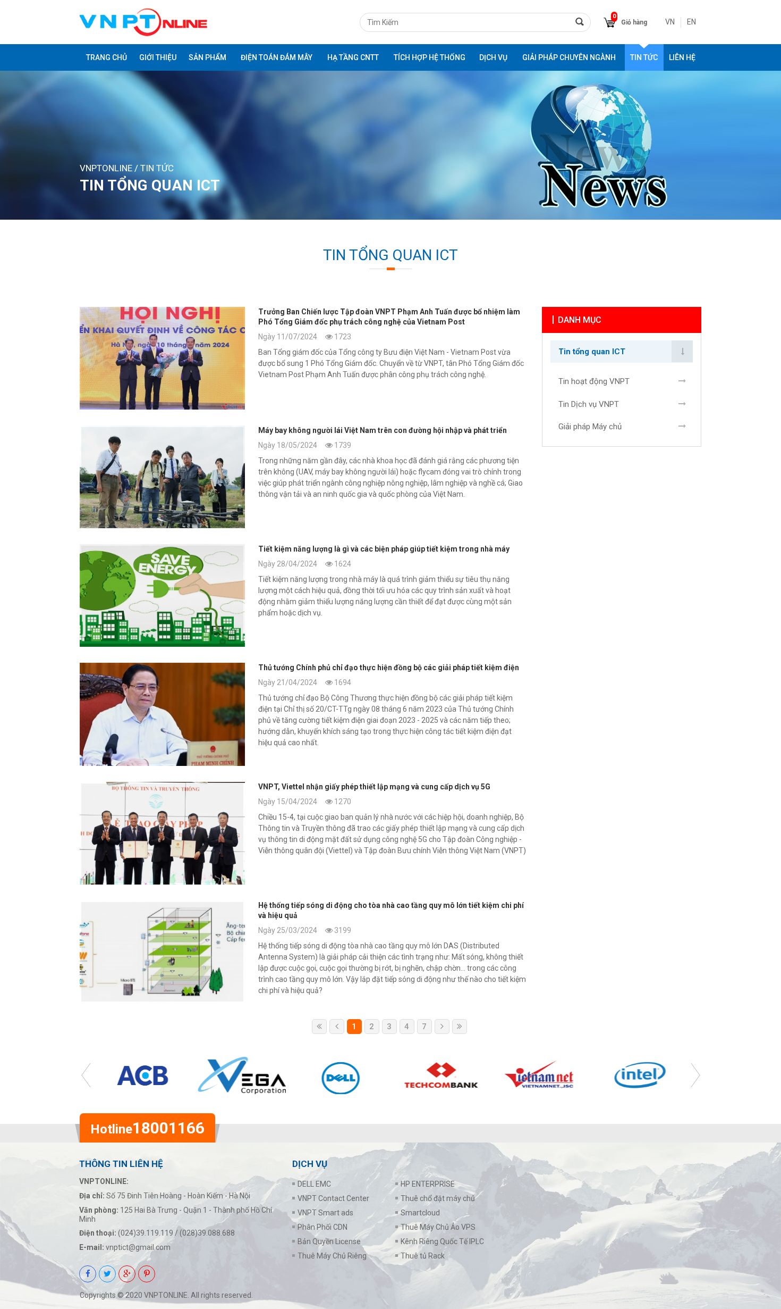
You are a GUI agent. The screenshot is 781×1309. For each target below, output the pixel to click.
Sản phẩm (207, 57)
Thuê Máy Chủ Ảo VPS (438, 1227)
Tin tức (644, 57)
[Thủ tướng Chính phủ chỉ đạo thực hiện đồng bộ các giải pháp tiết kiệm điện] (303, 714)
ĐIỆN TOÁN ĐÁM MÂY (276, 57)
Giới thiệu (157, 57)
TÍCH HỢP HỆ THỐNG (429, 57)
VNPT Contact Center (333, 1198)
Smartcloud (420, 1212)
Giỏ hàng (634, 22)
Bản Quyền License (329, 1241)
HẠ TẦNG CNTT (353, 57)
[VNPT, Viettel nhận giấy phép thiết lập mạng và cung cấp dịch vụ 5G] (303, 833)
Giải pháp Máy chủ (590, 426)
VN (670, 22)
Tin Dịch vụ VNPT (588, 404)
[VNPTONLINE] (143, 22)
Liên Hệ (682, 57)
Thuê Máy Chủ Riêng (332, 1256)
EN (691, 22)
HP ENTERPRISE (428, 1184)
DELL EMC (314, 1184)
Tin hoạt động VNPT (594, 381)
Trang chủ (106, 57)
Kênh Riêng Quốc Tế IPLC (442, 1241)
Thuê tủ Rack (423, 1256)
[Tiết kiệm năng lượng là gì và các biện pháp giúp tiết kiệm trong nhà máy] (303, 595)
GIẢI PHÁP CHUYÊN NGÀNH (569, 57)
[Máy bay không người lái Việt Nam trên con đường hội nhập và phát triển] (303, 477)
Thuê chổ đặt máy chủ (438, 1198)
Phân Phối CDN (322, 1227)
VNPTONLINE (106, 168)
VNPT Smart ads (325, 1212)
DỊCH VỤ (493, 57)
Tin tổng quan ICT (591, 351)
